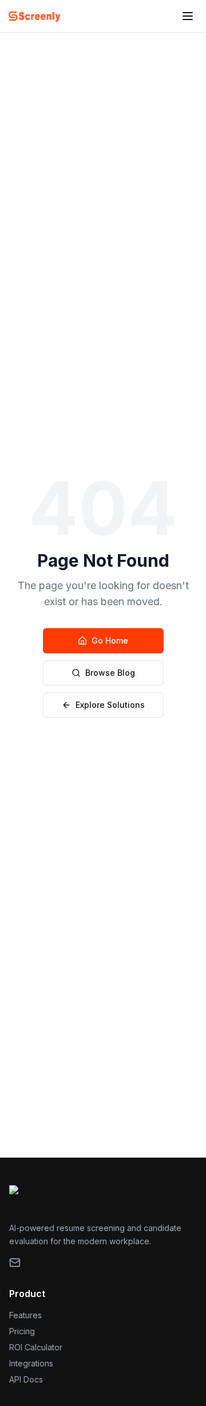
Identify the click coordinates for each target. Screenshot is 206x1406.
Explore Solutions (110, 705)
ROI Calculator (35, 1347)
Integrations (31, 1363)
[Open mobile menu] (187, 16)
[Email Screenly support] (15, 1262)
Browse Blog (110, 672)
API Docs (26, 1379)
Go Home (110, 640)
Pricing (22, 1331)
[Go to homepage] (34, 16)
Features (25, 1315)
